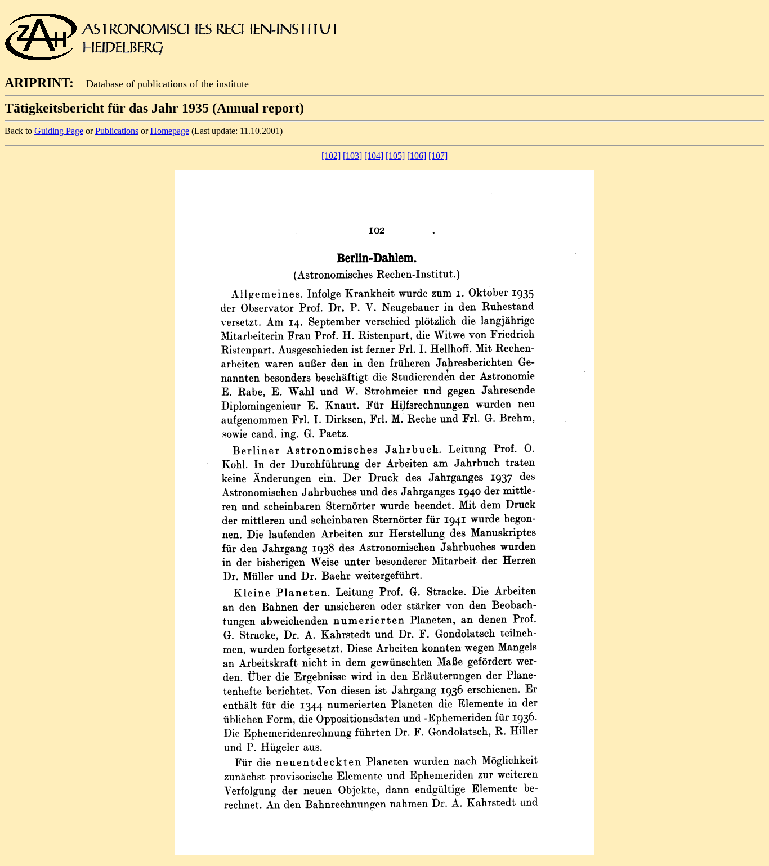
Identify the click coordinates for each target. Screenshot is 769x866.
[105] (395, 155)
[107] (438, 155)
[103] (352, 155)
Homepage (169, 131)
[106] (416, 155)
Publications (116, 131)
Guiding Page (58, 131)
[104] (373, 155)
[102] (331, 155)
